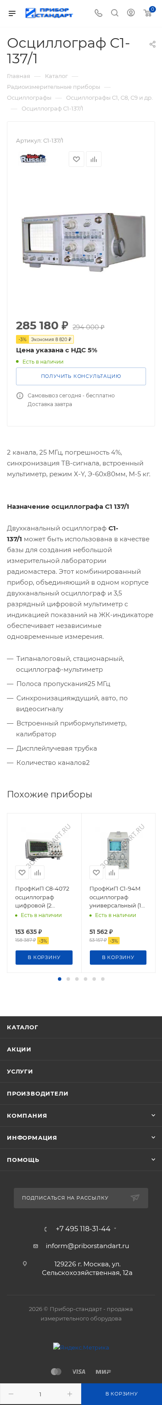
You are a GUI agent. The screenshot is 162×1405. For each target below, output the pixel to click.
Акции (19, 1049)
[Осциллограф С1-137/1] (81, 244)
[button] (59, 979)
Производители (37, 1093)
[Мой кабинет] (131, 14)
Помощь (23, 1159)
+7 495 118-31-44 (83, 1229)
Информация (32, 1137)
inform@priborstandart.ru (87, 1246)
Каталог (22, 1027)
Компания (27, 1115)
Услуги (20, 1071)
